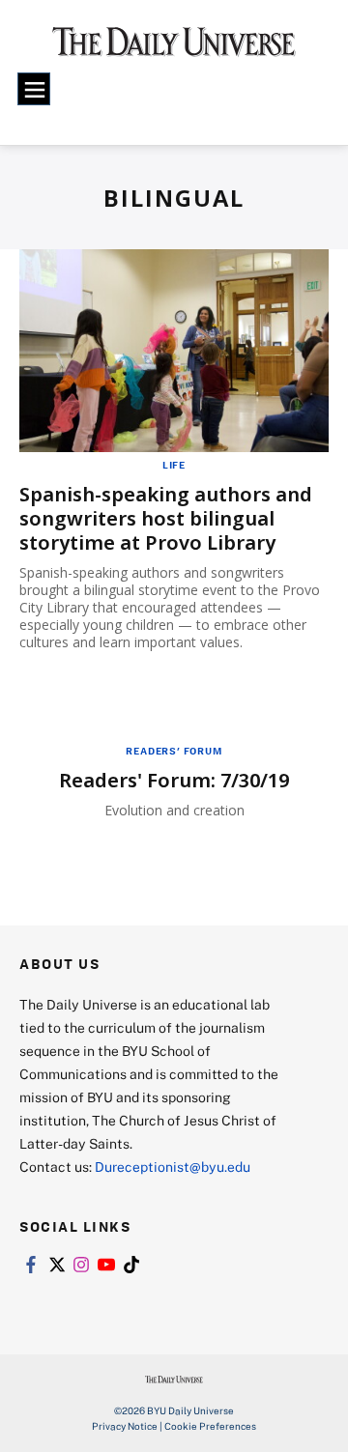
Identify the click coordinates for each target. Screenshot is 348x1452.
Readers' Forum (173, 750)
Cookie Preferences (210, 1426)
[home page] (174, 48)
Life (174, 464)
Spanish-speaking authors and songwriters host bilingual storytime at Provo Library (165, 518)
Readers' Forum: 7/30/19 (174, 780)
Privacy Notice (125, 1426)
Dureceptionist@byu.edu (172, 1166)
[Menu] (33, 88)
